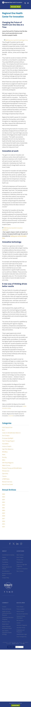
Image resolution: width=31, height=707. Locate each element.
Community (5, 564)
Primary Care (5, 471)
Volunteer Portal (21, 628)
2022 (3, 505)
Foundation (5, 444)
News (3, 455)
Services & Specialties (22, 614)
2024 (3, 500)
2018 (3, 516)
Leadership (5, 560)
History (4, 557)
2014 (3, 527)
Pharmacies (20, 562)
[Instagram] (21, 544)
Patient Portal (20, 611)
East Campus (5, 436)
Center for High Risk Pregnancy (22, 565)
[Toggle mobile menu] (28, 3)
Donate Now (15, 7)
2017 (3, 519)
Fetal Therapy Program (8, 441)
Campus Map (5, 578)
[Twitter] (14, 544)
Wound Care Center (7, 484)
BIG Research (20, 620)
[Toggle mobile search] (25, 3)
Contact (4, 607)
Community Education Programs (7, 618)
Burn (3, 430)
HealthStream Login (22, 634)
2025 (3, 497)
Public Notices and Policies (7, 568)
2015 (3, 524)
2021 (3, 508)
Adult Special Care (7, 427)
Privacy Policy (15, 643)
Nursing (4, 457)
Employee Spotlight (7, 438)
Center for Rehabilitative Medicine (11, 433)
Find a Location (20, 609)
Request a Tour (6, 622)
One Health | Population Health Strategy (7, 632)
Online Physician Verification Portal (7, 627)
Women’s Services (7, 482)
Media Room (5, 624)
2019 (3, 513)
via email (11, 416)
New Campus (20, 571)
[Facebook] (10, 544)
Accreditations (6, 571)
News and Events (6, 609)
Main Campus (20, 555)
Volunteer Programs (22, 625)
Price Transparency (21, 637)
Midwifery (4, 452)
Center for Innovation (22, 569)
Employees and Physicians (21, 631)
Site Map (22, 643)
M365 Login (11, 647)
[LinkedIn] (17, 544)
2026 (3, 494)
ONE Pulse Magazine (7, 463)
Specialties (5, 474)
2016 (3, 521)
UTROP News (5, 479)
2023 (3, 502)
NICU (3, 460)
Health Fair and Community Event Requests (6, 613)
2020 (3, 510)
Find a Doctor (20, 607)
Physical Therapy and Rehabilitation (12, 468)
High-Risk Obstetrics (7, 449)
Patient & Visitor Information (21, 617)
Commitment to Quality (8, 555)
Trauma (4, 476)
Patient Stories (6, 465)
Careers (19, 623)
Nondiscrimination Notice (7, 574)
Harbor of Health (6, 446)
